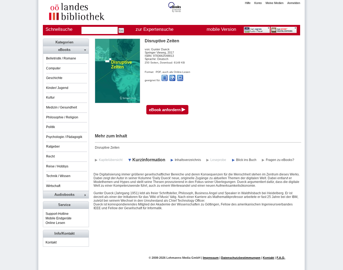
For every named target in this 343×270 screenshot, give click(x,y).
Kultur (50, 97)
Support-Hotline (57, 214)
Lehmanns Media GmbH (183, 257)
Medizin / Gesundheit (61, 107)
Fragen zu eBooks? (280, 160)
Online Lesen (55, 223)
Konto (258, 3)
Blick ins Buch (246, 160)
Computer (53, 68)
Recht (50, 156)
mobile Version (221, 29)
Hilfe (248, 3)
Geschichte (54, 78)
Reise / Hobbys (57, 166)
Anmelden (293, 3)
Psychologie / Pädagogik (64, 137)
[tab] (65, 50)
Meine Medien (275, 3)
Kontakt (51, 242)
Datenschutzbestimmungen (240, 257)
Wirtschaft (53, 186)
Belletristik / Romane (61, 58)
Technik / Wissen (58, 176)
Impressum (211, 257)
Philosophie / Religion (62, 117)
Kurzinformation (148, 160)
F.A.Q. (281, 257)
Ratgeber (53, 146)
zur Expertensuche (154, 29)
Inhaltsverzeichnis (188, 160)
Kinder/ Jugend (57, 88)
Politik (50, 127)
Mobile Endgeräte (59, 218)
